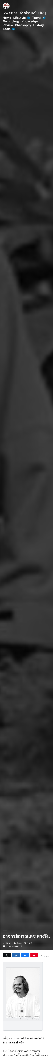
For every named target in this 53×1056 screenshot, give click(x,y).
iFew (8, 943)
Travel (36, 17)
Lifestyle (19, 17)
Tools (7, 29)
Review (8, 25)
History (38, 25)
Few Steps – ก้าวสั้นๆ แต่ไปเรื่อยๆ (24, 13)
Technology (11, 21)
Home (7, 17)
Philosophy (23, 25)
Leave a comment (14, 946)
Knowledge (30, 21)
